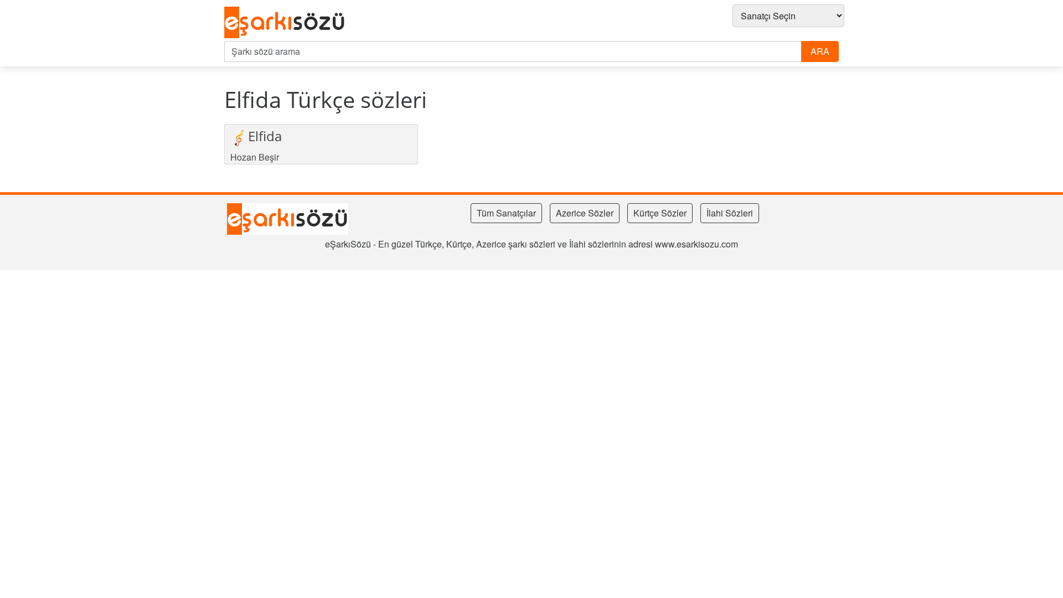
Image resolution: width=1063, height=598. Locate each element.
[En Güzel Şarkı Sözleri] (287, 22)
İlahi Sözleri (729, 213)
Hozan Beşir (254, 157)
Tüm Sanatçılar (506, 213)
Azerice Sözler (584, 213)
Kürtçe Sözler (660, 213)
